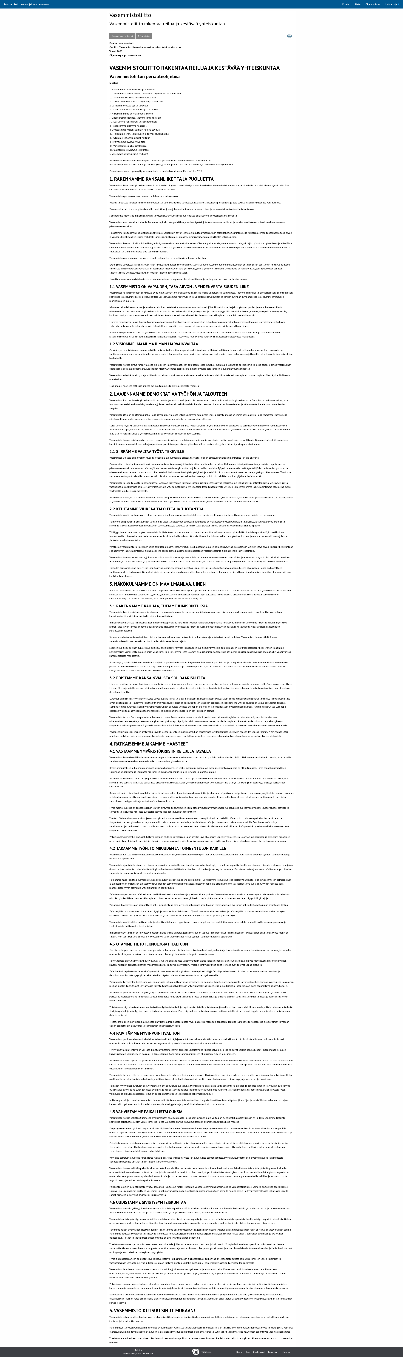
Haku (357, 4)
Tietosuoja (285, 1352)
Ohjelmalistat (373, 4)
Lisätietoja (391, 4)
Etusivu (346, 4)
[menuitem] (346, 4)
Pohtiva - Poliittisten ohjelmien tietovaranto (27, 4)
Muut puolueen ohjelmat (122, 36)
